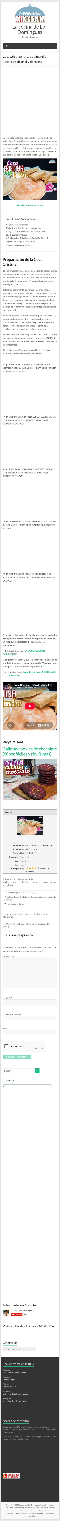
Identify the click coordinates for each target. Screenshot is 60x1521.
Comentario (9, 956)
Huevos (35, 882)
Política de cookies (46, 1511)
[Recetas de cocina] (11, 1474)
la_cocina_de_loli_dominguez (15, 1401)
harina (25, 882)
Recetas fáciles (36, 897)
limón (45, 882)
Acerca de (11, 1511)
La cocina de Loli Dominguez (30, 29)
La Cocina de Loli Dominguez (15, 1394)
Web (5, 1028)
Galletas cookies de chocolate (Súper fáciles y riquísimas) (30, 751)
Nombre (7, 997)
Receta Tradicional (22, 897)
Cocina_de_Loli (9, 1386)
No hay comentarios (15, 904)
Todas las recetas (23, 1511)
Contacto (34, 1511)
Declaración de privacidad (16, 1513)
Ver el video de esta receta (30, 205)
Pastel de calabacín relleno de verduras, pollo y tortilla (27, 925)
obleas (10, 884)
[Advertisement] (30, 99)
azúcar (16, 882)
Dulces (10, 897)
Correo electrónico (12, 1014)
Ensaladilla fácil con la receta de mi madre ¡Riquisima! (25, 915)
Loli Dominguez (13, 892)
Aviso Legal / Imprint (35, 1513)
